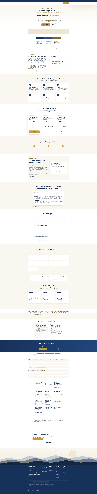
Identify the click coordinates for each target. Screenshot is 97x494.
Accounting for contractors (51, 373)
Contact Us (64, 472)
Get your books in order (32, 70)
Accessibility (33, 490)
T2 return (48, 90)
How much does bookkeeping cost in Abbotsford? (48, 218)
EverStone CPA (54, 15)
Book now (34, 131)
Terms (30, 490)
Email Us (53, 24)
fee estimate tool (38, 421)
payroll (59, 16)
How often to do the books (46, 376)
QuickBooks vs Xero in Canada (55, 376)
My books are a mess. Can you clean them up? (48, 236)
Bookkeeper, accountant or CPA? (39, 413)
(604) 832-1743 (67, 0)
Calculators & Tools (58, 468)
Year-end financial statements (49, 353)
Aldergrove (56, 315)
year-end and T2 (35, 61)
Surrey (49, 315)
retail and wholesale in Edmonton (41, 370)
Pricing (64, 469)
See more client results (36, 206)
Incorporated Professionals (51, 470)
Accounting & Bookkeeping (44, 469)
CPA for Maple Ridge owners (53, 360)
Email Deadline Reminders (58, 475)
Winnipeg (40, 316)
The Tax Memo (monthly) (58, 477)
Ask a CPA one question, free (58, 408)
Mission (46, 315)
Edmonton (36, 316)
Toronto (63, 315)
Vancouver (59, 315)
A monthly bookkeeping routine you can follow (38, 408)
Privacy (28, 490)
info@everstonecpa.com (61, 0)
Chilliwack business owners (32, 360)
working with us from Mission (45, 360)
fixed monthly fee (30, 68)
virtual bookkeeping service (49, 20)
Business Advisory (44, 471)
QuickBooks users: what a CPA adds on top (48, 408)
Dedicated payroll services (40, 353)
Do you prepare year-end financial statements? (48, 229)
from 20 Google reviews (44, 15)
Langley (44, 315)
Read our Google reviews (47, 305)
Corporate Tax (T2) (44, 467)
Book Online (31, 487)
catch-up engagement (54, 426)
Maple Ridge (52, 315)
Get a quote (48, 131)
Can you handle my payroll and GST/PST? (48, 232)
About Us (64, 467)
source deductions (62, 88)
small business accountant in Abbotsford (60, 359)
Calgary (34, 316)
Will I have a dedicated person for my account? (48, 240)
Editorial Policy (37, 490)
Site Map (29, 487)
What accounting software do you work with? (48, 225)
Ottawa (43, 316)
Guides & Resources (58, 469)
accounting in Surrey (61, 360)
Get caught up (32, 176)
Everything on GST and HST (41, 373)
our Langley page (38, 360)
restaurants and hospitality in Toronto (41, 367)
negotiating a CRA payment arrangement (51, 312)
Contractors (50, 468)
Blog (56, 471)
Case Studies (65, 470)
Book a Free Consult (45, 24)
